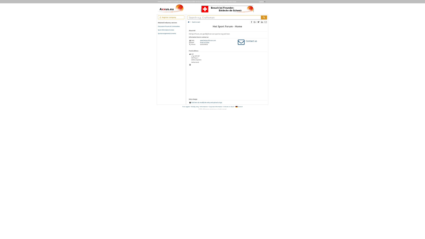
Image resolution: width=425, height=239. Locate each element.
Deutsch (240, 106)
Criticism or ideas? (228, 106)
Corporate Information (215, 106)
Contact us (251, 41)
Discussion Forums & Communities (169, 26)
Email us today (204, 42)
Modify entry (195, 106)
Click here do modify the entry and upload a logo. (206, 102)
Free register (186, 106)
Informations (204, 106)
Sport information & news (166, 30)
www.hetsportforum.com (208, 40)
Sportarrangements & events (167, 33)
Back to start (196, 22)
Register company (169, 17)
